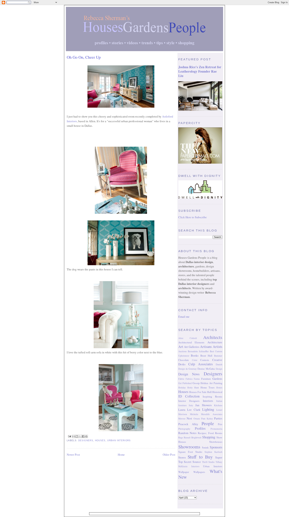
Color (194, 360)
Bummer (218, 355)
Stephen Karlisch (213, 451)
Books (195, 355)
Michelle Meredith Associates (206, 414)
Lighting (208, 409)
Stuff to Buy (200, 457)
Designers (85, 440)
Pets (220, 424)
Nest (189, 418)
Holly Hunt (193, 387)
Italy (191, 405)
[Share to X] (80, 436)
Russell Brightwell (192, 437)
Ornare (197, 418)
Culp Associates (200, 364)
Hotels (219, 387)
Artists (217, 346)
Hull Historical (214, 392)
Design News (189, 374)
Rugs (180, 437)
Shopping (208, 437)
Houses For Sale (197, 392)
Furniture (206, 378)
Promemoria (216, 428)
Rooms (218, 433)
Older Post (169, 454)
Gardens (217, 379)
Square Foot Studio (190, 451)
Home (121, 454)
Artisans (206, 346)
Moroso (181, 418)
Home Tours (208, 387)
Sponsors (216, 447)
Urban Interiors (119, 440)
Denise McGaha (206, 368)
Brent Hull (206, 355)
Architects (212, 337)
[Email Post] (69, 436)
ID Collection (189, 396)
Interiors (208, 401)
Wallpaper (183, 472)
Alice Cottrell (187, 338)
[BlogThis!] (76, 436)
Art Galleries (191, 347)
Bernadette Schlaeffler (198, 351)
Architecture (214, 342)
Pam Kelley (207, 418)
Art (180, 346)
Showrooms (189, 447)
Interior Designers (189, 401)
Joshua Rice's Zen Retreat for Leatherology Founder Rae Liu (199, 71)
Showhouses (215, 441)
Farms (197, 378)
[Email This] (73, 436)
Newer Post (73, 454)
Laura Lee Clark (189, 410)
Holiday (182, 387)
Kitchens (218, 405)
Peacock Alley (188, 424)
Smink (205, 447)
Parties (218, 418)
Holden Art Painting (211, 383)
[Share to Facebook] (83, 436)
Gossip (196, 383)
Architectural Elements (191, 342)
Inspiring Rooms (212, 396)
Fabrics (189, 378)
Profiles (200, 428)
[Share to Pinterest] (86, 436)
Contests (204, 360)
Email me (183, 317)
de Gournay (191, 368)
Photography (184, 428)
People (208, 423)
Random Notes (187, 433)
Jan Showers (203, 405)
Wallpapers (199, 472)
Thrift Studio (208, 462)
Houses (100, 440)
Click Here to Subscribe (192, 217)
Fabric (181, 378)
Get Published (185, 383)
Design (219, 368)
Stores (182, 457)
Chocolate (183, 360)
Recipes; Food (206, 433)
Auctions (182, 351)
